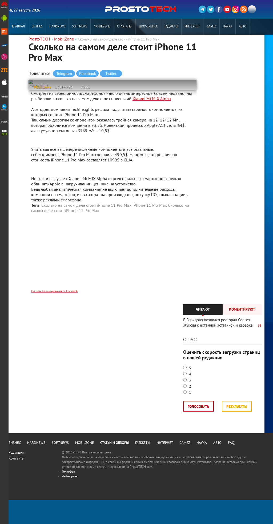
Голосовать (198, 407)
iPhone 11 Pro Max (150, 205)
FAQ (231, 443)
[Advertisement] (112, 255)
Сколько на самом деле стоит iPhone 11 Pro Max (86, 205)
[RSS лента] (244, 9)
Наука (227, 27)
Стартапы (124, 27)
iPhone (71, 211)
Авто (242, 27)
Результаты (236, 407)
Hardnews (57, 27)
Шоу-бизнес (148, 27)
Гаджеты (171, 27)
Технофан (68, 472)
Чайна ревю (70, 477)
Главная (18, 27)
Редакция (16, 452)
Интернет (192, 27)
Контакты (16, 458)
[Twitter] (211, 9)
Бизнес (37, 27)
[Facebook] (219, 9)
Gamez (211, 27)
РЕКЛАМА (18, 43)
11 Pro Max (89, 211)
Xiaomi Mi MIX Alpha (152, 99)
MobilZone (102, 27)
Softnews (79, 27)
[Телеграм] (202, 9)
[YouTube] (227, 9)
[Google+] (235, 9)
